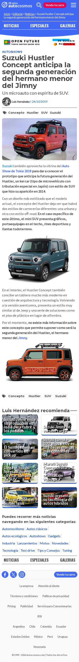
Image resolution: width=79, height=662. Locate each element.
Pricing (12, 606)
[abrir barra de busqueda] (39, 5)
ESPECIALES (39, 25)
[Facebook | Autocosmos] (5, 574)
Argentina (19, 626)
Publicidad (26, 606)
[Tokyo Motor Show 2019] (39, 42)
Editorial (18, 14)
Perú (50, 636)
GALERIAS (67, 25)
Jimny (22, 338)
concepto (16, 113)
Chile (32, 626)
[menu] (73, 5)
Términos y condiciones (24, 596)
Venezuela (39, 646)
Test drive (27, 550)
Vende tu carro (55, 5)
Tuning (67, 550)
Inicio (7, 14)
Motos (45, 543)
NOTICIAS (11, 25)
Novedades (60, 543)
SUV (44, 113)
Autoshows (12, 51)
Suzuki (55, 113)
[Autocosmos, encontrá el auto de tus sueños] (17, 5)
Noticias (30, 14)
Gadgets (54, 536)
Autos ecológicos (14, 536)
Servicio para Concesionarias (54, 606)
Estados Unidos (20, 636)
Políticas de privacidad (56, 596)
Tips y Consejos (48, 550)
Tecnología (10, 550)
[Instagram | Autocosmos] (22, 574)
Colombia (46, 626)
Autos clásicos (37, 529)
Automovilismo (13, 529)
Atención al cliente (48, 586)
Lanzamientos (27, 543)
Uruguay (63, 636)
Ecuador (61, 626)
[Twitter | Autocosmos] (13, 574)
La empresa (26, 586)
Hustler (33, 113)
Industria (8, 543)
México (38, 636)
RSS (39, 616)
